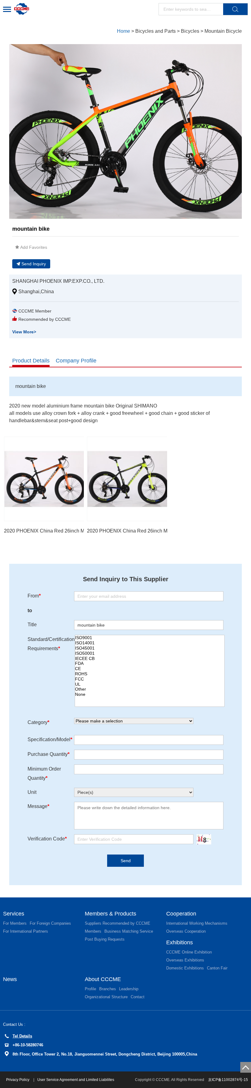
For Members (15, 923)
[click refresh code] (202, 839)
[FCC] (149, 679)
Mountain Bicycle (223, 31)
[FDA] (149, 663)
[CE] (149, 668)
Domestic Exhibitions (185, 968)
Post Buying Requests (105, 939)
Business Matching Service (128, 931)
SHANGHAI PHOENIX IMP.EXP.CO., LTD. (58, 281)
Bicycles (190, 31)
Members (93, 931)
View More (24, 331)
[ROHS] (149, 674)
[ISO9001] (149, 637)
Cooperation (181, 914)
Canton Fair (217, 968)
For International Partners (25, 931)
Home (123, 31)
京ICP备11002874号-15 (228, 1080)
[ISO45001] (149, 648)
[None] (149, 694)
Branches (107, 989)
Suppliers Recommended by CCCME (117, 923)
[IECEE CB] (149, 658)
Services (13, 914)
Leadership (128, 989)
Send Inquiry (33, 263)
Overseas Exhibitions (185, 960)
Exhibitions (179, 942)
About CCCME (103, 979)
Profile (90, 989)
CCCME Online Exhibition (189, 952)
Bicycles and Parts (155, 31)
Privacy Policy (18, 1080)
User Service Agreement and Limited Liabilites (75, 1080)
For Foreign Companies (50, 923)
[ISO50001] (149, 653)
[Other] (149, 689)
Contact (137, 997)
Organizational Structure (106, 997)
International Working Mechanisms (196, 923)
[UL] (149, 684)
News (10, 979)
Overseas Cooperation (186, 931)
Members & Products (110, 914)
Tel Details (22, 1036)
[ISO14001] (149, 643)
